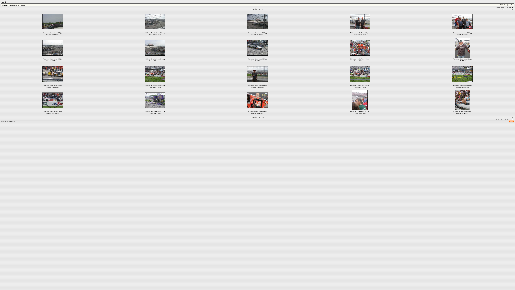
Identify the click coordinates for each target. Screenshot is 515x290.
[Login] (511, 5)
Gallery (11, 121)
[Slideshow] (503, 5)
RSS (511, 121)
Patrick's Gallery (506, 7)
